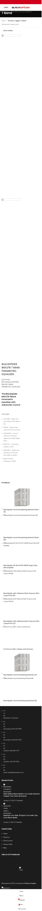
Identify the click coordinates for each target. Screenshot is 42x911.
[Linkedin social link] (23, 2)
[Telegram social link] (26, 2)
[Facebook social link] (15, 2)
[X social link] (18, 2)
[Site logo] (21, 7)
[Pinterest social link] (21, 2)
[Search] (39, 7)
